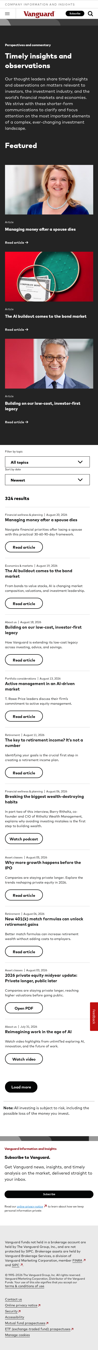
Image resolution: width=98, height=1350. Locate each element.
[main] (49, 622)
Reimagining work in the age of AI (38, 1031)
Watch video (24, 1059)
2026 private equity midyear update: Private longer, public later (41, 978)
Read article (24, 547)
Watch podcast (24, 838)
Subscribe (75, 13)
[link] (90, 14)
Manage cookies (17, 1335)
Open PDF (24, 1008)
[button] (10, 13)
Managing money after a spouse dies (41, 519)
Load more (21, 1087)
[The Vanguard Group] (40, 14)
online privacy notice (30, 1206)
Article (9, 222)
